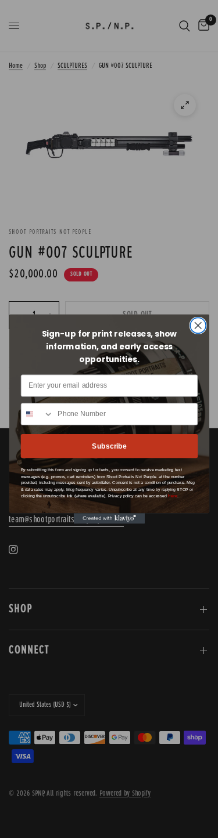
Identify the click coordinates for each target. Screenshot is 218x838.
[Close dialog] (198, 326)
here (172, 496)
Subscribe (109, 446)
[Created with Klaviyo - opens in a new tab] (108, 518)
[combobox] (37, 414)
